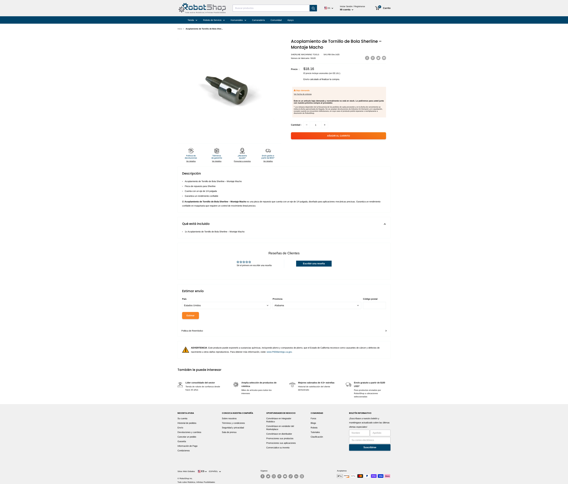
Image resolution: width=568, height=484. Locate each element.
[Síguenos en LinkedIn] (296, 476)
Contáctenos (184, 450)
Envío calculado (311, 79)
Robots (314, 427)
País (184, 299)
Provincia (277, 299)
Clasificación (317, 436)
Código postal (370, 299)
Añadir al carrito (338, 135)
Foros (313, 418)
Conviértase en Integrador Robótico (278, 420)
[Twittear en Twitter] (378, 58)
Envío (180, 427)
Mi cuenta (345, 9)
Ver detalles (191, 161)
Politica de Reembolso (192, 330)
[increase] (325, 125)
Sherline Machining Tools (305, 54)
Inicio (180, 29)
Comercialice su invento (277, 447)
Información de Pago (187, 446)
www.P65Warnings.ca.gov (279, 352)
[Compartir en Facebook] (367, 58)
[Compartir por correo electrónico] (384, 58)
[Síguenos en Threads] (302, 476)
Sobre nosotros (229, 418)
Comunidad (276, 20)
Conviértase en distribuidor (279, 434)
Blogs (313, 423)
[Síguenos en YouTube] (285, 476)
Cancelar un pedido (187, 436)
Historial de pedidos (187, 423)
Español (214, 471)
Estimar (191, 315)
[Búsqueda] (313, 8)
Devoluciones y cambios (189, 432)
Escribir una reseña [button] (314, 263)
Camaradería (258, 20)
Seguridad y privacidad (233, 427)
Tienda (191, 20)
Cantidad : (296, 125)
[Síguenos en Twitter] (268, 476)
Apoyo (290, 20)
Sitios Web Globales (186, 471)
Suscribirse (369, 447)
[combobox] (271, 8)
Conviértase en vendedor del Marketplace (280, 427)
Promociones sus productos (279, 438)
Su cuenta (182, 418)
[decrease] (307, 125)
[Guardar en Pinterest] (373, 58)
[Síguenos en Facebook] (262, 476)
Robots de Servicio (212, 20)
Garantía (182, 441)
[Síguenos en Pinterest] (279, 476)
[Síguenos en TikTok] (291, 476)
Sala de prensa (229, 432)
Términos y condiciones (233, 423)
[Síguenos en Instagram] (274, 476)
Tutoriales (315, 432)
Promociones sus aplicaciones (281, 443)
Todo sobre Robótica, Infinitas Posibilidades (196, 482)
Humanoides (237, 20)
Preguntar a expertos (242, 161)
